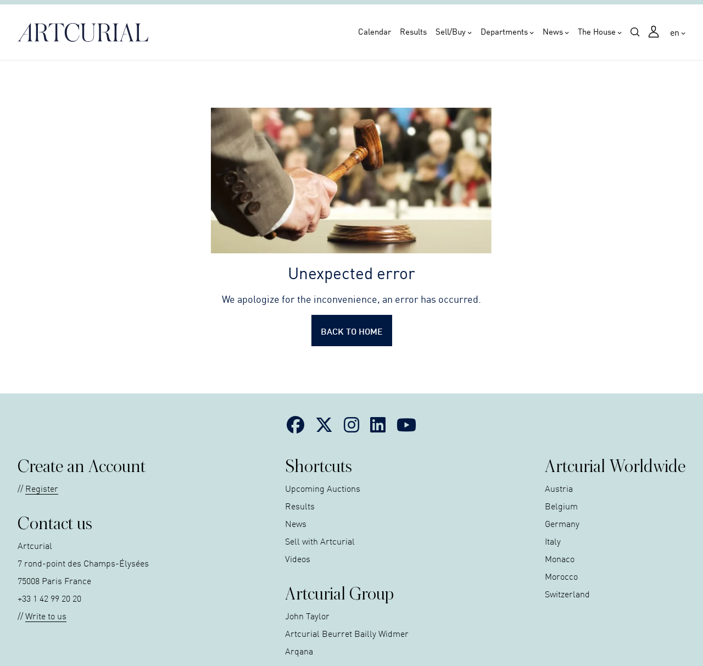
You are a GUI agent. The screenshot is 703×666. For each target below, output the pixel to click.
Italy (553, 540)
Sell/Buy (451, 31)
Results (413, 31)
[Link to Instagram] (351, 424)
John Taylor (307, 615)
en (674, 31)
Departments (504, 31)
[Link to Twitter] (324, 424)
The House (597, 31)
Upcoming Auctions (322, 488)
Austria (559, 488)
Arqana (299, 650)
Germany (562, 523)
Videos (297, 558)
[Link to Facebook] (295, 424)
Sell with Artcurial (320, 540)
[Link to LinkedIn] (378, 424)
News (553, 31)
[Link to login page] (654, 32)
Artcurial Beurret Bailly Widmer (347, 633)
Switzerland (567, 593)
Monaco (559, 558)
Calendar (374, 31)
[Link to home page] (86, 32)
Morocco (561, 575)
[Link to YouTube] (406, 424)
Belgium (561, 505)
